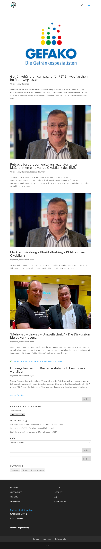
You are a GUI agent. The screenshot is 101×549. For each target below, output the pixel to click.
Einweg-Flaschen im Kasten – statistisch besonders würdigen (47, 370)
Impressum (47, 539)
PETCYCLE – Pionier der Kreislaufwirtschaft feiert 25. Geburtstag (36, 424)
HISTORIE (14, 497)
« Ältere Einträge (17, 395)
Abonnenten (15, 84)
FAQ (55, 497)
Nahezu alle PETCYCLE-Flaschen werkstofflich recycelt (32, 428)
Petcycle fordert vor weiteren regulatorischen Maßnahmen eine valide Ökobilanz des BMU (44, 166)
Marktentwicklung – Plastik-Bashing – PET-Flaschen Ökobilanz (47, 254)
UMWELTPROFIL (60, 501)
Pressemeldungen (37, 172)
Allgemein (25, 84)
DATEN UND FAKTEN (18, 514)
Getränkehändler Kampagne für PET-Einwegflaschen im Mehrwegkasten (49, 78)
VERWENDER (15, 501)
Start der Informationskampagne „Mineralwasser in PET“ (33, 432)
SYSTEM (57, 487)
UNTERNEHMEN (16, 492)
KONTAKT (14, 487)
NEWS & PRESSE (16, 518)
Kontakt (36, 539)
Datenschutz (60, 539)
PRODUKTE (58, 492)
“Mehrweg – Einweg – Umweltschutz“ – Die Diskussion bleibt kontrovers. (50, 336)
